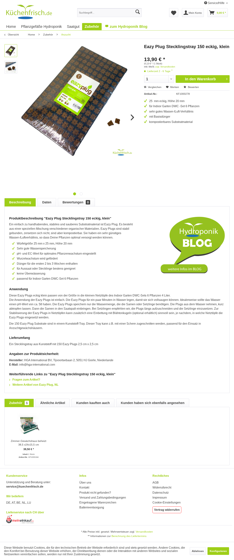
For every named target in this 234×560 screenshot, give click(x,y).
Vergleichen (154, 87)
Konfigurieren (218, 551)
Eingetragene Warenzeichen (97, 502)
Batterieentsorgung (91, 507)
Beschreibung (20, 202)
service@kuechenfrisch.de (24, 486)
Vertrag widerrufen (167, 509)
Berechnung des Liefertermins (129, 536)
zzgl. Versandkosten (165, 66)
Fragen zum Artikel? (26, 379)
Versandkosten (144, 531)
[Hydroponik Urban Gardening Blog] (193, 245)
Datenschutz (160, 492)
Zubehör (18, 403)
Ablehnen (198, 551)
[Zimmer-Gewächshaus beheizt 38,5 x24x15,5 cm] (28, 424)
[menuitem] (109, 12)
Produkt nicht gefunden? (95, 492)
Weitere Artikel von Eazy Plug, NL (35, 384)
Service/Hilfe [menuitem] (216, 3)
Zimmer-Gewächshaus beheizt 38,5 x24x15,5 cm (28, 442)
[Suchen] (138, 12)
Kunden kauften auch (93, 403)
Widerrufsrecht (161, 487)
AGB (155, 482)
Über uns (85, 482)
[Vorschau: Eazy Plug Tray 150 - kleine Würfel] (10, 67)
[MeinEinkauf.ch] (42, 519)
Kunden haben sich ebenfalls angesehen (152, 403)
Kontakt (84, 487)
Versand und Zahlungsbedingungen (102, 497)
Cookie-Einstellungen (166, 502)
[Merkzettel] (173, 12)
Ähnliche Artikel (52, 403)
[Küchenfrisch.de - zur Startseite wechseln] (29, 12)
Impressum (159, 497)
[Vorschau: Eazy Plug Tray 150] (10, 50)
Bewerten (193, 87)
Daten (46, 202)
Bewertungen (76, 202)
